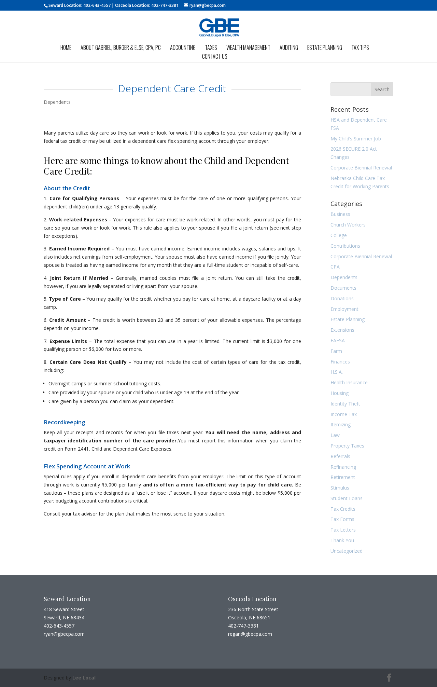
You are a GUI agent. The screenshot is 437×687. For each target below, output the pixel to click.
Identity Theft (345, 403)
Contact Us (214, 57)
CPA (335, 266)
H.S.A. (336, 372)
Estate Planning (324, 48)
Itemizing (340, 424)
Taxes (211, 48)
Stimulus (339, 487)
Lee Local (84, 677)
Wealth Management (248, 48)
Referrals (340, 456)
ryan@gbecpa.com (64, 634)
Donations (342, 298)
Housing (339, 393)
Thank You (342, 540)
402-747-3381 (165, 5)
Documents (343, 288)
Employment (344, 309)
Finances (340, 361)
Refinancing (343, 467)
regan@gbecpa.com (250, 634)
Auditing (289, 48)
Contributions (345, 246)
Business (340, 214)
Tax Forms (342, 519)
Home (65, 48)
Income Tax (343, 414)
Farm (336, 351)
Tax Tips (360, 48)
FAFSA (337, 340)
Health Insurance (349, 382)
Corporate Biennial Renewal (361, 167)
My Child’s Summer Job (355, 138)
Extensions (342, 330)
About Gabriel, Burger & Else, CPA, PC (121, 48)
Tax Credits (342, 509)
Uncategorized (346, 551)
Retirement (342, 477)
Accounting (183, 48)
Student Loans (346, 498)
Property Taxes (347, 445)
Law (335, 435)
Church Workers (348, 224)
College (338, 235)
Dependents (57, 102)
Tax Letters (343, 529)
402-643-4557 (97, 5)
